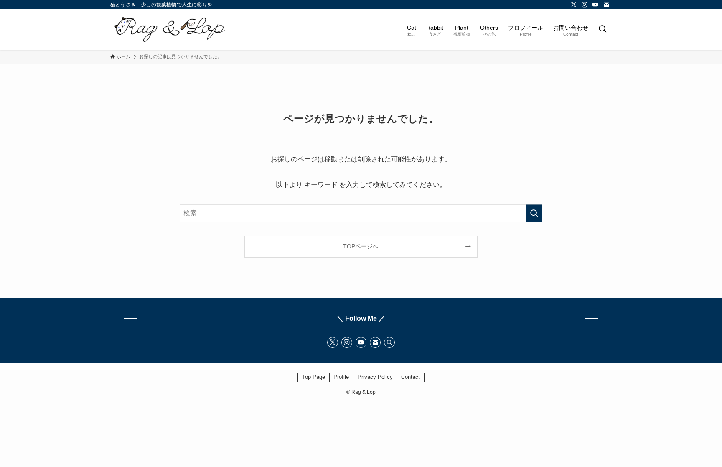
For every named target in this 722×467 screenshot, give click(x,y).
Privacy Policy (375, 377)
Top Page (313, 377)
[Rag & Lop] (170, 29)
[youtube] (595, 4)
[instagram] (584, 4)
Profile (341, 377)
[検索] (389, 342)
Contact (410, 377)
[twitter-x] (573, 4)
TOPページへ (361, 246)
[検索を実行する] (534, 213)
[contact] (606, 4)
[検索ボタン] (602, 29)
